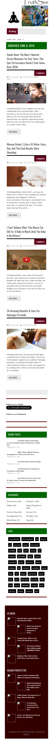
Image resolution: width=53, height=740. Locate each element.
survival (34, 585)
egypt (30, 556)
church (33, 550)
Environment (12, 501)
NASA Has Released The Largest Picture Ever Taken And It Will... (34, 686)
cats (19, 550)
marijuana (26, 568)
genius (21, 562)
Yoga (28, 520)
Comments (40, 73)
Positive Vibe (12, 512)
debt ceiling (21, 556)
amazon (43, 539)
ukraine (20, 591)
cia (39, 550)
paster (41, 574)
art (10, 545)
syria (41, 585)
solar (42, 579)
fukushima (12, 562)
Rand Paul (24, 579)
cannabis (12, 550)
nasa (10, 574)
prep (10, 579)
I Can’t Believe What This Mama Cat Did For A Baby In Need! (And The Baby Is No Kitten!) (26, 231)
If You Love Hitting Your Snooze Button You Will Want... (28, 716)
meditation (35, 568)
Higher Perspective (33, 505)
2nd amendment (27, 539)
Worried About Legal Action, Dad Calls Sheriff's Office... (29, 619)
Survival (29, 512)
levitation (12, 568)
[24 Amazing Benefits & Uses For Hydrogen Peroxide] (26, 348)
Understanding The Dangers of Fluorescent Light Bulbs (23, 470)
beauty (25, 545)
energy (37, 556)
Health (9, 505)
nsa (16, 574)
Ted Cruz (12, 591)
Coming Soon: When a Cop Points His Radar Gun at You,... (28, 639)
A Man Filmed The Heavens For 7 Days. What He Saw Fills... (29, 696)
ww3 (36, 591)
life (19, 568)
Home (9, 39)
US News (29, 516)
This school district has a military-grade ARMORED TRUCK (34, 648)
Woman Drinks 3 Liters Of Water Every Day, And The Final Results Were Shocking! (26, 148)
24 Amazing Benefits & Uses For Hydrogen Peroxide (23, 313)
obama (23, 574)
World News (11, 520)
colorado (12, 556)
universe (29, 591)
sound (17, 585)
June (19, 39)
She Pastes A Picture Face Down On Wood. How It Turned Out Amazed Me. (24, 479)
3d (37, 539)
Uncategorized (12, 516)
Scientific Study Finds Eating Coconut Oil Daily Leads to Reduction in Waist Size (23, 443)
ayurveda (17, 545)
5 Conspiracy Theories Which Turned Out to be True (33, 706)
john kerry (29, 562)
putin (16, 579)
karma (38, 562)
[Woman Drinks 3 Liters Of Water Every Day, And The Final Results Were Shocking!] (26, 186)
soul (10, 585)
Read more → (14, 131)
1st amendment (14, 539)
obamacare (32, 574)
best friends (35, 545)
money (44, 568)
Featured (29, 501)
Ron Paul (34, 579)
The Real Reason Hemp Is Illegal (29, 462)
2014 (14, 39)
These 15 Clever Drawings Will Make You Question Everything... (28, 676)
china (26, 550)
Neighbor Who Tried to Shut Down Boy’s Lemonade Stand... (28, 657)
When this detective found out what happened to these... (34, 629)
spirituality (25, 585)
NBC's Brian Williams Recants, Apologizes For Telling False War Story (23, 453)
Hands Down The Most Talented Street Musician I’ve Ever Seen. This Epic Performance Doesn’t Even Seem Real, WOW (26, 61)
